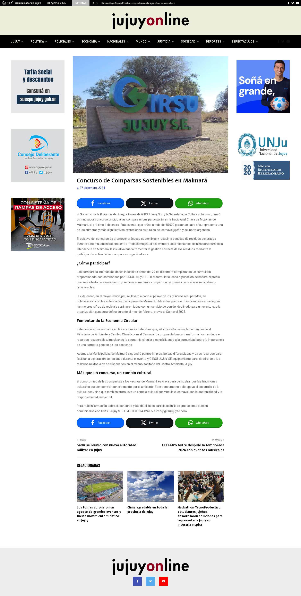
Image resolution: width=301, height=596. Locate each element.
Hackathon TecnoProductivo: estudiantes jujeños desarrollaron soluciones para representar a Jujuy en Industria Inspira (200, 516)
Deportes (213, 41)
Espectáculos (243, 41)
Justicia (163, 41)
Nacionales (116, 41)
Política (37, 41)
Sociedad (188, 41)
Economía (89, 41)
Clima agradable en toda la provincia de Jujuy (147, 510)
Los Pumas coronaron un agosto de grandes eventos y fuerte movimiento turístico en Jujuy (99, 514)
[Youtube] (289, 41)
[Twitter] (283, 41)
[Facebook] (279, 41)
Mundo (141, 41)
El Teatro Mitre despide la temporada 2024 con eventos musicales (193, 447)
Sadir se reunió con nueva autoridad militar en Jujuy (106, 447)
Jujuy (15, 41)
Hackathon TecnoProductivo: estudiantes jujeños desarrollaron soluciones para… (149, 3)
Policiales (62, 41)
